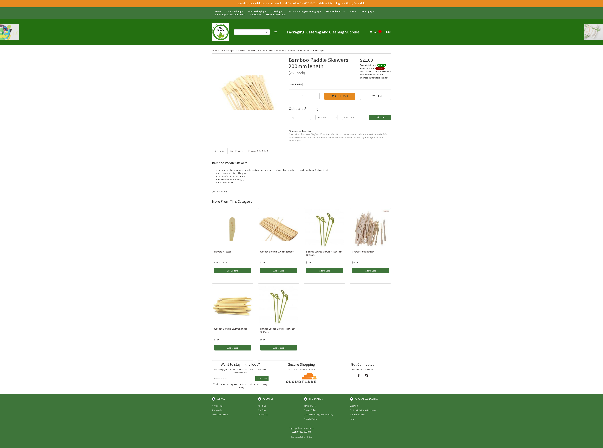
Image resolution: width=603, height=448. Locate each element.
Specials (254, 14)
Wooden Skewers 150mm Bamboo (230, 328)
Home (218, 11)
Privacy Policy (310, 410)
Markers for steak (222, 251)
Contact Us (263, 414)
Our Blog (262, 410)
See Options (232, 270)
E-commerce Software (298, 437)
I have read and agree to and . (241, 386)
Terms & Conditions (247, 384)
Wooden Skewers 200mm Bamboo (277, 251)
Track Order (217, 410)
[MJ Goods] (220, 31)
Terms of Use (309, 405)
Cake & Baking (233, 11)
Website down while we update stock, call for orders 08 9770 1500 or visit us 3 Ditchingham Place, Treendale (301, 3)
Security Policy (310, 419)
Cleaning (276, 11)
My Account (217, 405)
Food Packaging (256, 11)
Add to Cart (341, 96)
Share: (292, 84)
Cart (381, 32)
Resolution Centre (220, 414)
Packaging (367, 11)
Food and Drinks (334, 11)
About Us (262, 405)
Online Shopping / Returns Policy (318, 414)
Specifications (236, 151)
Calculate (379, 117)
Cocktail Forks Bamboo (363, 251)
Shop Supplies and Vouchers (229, 14)
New (352, 11)
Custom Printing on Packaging (304, 11)
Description (220, 151)
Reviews (252, 151)
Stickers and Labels (276, 14)
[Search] (267, 32)
